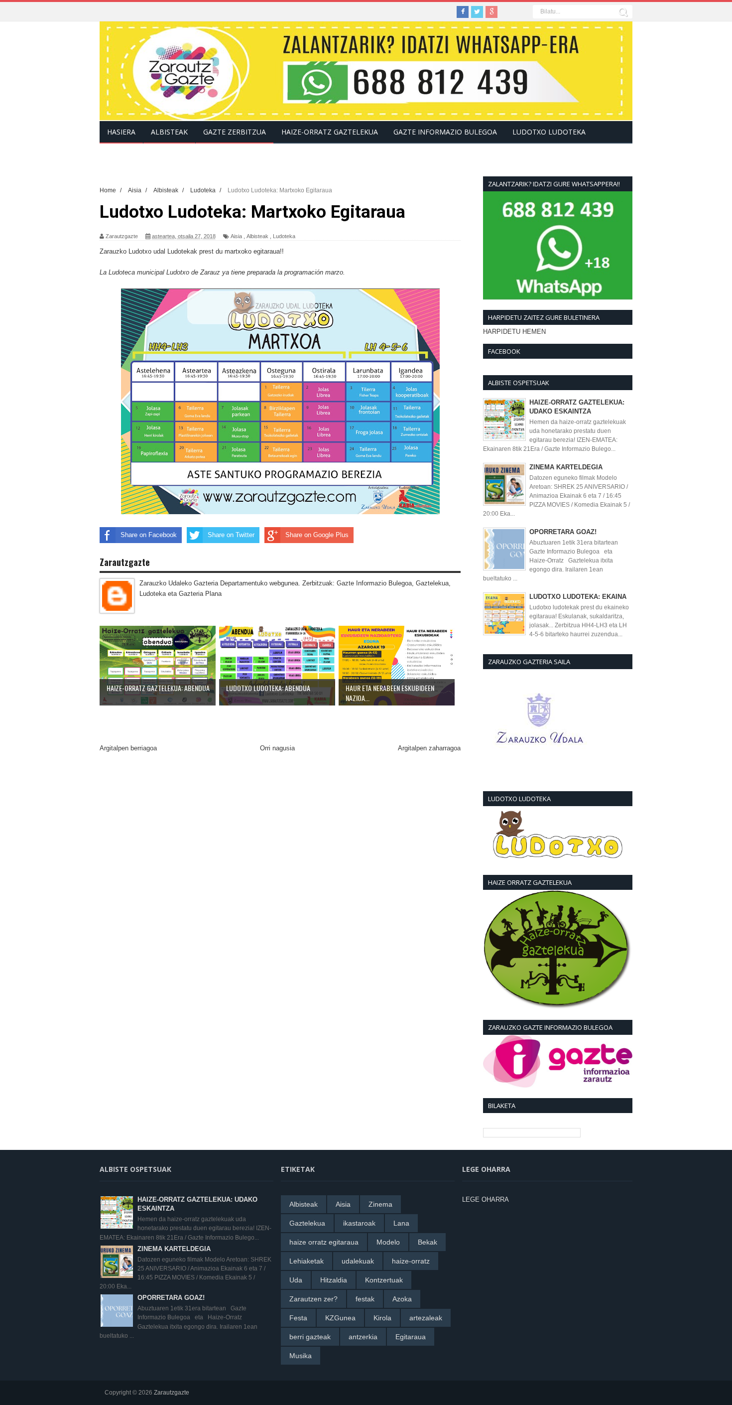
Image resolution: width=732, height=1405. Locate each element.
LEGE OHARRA (485, 1199)
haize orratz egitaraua (324, 1242)
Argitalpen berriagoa (128, 748)
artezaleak (425, 1318)
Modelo (388, 1242)
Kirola (382, 1318)
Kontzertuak (384, 1280)
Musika (300, 1356)
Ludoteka (284, 236)
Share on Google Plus (317, 535)
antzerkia (363, 1337)
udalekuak (358, 1261)
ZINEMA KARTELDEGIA (566, 467)
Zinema (380, 1204)
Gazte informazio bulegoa (445, 132)
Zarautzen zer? (313, 1299)
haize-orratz (411, 1261)
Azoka (402, 1299)
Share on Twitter (231, 535)
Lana (401, 1223)
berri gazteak (310, 1337)
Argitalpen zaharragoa (429, 748)
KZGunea (340, 1318)
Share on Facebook (149, 535)
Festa (298, 1318)
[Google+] (491, 12)
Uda (295, 1280)
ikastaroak (359, 1223)
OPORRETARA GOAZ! (563, 532)
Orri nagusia (277, 748)
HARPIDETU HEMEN (514, 331)
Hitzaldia (333, 1280)
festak (365, 1299)
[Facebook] (463, 12)
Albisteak (257, 236)
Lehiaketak (306, 1261)
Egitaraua (410, 1337)
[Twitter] (477, 12)
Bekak (427, 1242)
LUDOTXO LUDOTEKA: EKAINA (577, 596)
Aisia (236, 236)
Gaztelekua (307, 1223)
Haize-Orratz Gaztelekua (329, 132)
